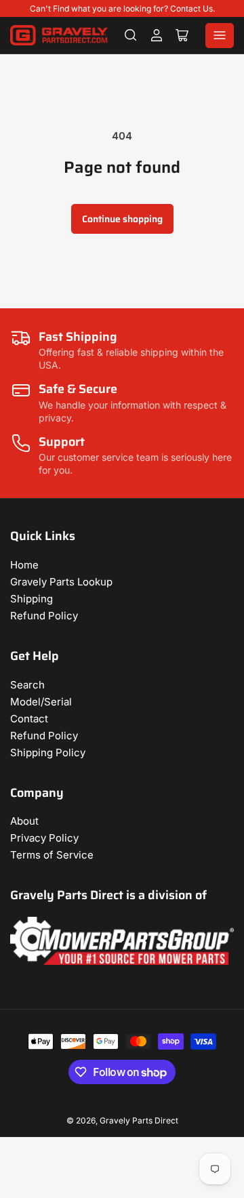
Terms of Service (52, 854)
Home (24, 564)
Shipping (31, 598)
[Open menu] (219, 35)
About (24, 820)
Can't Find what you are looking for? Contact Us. (122, 8)
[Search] (131, 35)
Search (27, 684)
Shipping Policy (47, 752)
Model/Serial (41, 701)
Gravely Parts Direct (139, 1120)
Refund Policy (44, 615)
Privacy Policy (44, 837)
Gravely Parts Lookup (61, 581)
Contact (29, 718)
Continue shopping (122, 218)
